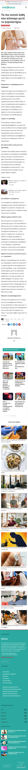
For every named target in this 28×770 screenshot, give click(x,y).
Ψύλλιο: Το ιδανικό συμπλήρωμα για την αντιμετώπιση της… (17, 742)
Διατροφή (3, 715)
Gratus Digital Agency (21, 767)
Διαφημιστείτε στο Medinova (9, 674)
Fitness (3, 25)
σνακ (23, 319)
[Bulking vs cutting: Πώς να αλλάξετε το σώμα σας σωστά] (4, 182)
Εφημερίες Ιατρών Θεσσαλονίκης (10, 693)
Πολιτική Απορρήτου (7, 682)
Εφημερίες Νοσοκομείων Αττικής (10, 691)
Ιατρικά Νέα (3, 718)
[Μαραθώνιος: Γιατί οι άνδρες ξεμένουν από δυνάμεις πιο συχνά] (4, 191)
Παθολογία (3, 712)
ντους (15, 319)
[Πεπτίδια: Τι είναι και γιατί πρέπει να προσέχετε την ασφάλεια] (4, 748)
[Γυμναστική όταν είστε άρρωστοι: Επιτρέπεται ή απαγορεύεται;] (20, 396)
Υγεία (2, 709)
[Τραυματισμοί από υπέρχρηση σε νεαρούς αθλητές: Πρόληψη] (20, 375)
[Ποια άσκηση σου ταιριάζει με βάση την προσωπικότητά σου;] (20, 356)
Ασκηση (7, 25)
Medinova (4, 639)
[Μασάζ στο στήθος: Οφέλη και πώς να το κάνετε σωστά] (4, 737)
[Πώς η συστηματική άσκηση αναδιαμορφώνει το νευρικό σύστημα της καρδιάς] (8, 396)
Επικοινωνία (5, 676)
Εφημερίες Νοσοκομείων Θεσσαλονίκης (11, 695)
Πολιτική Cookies (6, 680)
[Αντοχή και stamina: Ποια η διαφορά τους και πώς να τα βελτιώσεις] (8, 356)
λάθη (12, 319)
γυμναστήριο (7, 319)
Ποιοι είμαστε (6, 678)
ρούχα (19, 319)
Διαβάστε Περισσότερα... (7, 657)
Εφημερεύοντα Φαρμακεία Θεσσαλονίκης (12, 689)
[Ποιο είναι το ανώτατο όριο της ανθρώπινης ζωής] (4, 754)
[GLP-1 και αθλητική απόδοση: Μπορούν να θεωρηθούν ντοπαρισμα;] (8, 375)
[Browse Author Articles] (14, 333)
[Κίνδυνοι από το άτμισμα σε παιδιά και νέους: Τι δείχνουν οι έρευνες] (4, 732)
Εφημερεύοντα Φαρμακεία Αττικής (10, 687)
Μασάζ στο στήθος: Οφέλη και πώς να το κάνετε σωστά (17, 736)
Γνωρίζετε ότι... (4, 722)
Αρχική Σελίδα (6, 671)
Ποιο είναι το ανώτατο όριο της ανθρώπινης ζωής (16, 753)
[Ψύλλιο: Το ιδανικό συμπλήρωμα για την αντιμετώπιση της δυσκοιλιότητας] (4, 743)
